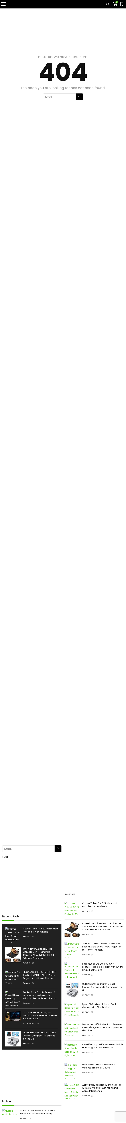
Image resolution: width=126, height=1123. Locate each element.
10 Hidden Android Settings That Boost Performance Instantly (37, 1112)
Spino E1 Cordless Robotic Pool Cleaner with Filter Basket (99, 1006)
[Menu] (3, 4)
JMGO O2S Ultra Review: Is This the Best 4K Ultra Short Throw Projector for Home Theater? (39, 975)
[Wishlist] (122, 4)
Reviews (26, 936)
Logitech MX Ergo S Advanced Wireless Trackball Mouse (98, 1066)
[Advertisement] (63, 30)
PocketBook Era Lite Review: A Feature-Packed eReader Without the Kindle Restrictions (40, 995)
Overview (86, 1035)
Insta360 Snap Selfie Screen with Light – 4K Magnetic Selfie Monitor (103, 1046)
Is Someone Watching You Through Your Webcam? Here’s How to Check (40, 1015)
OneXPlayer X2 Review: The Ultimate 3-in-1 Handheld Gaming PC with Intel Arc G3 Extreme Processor (38, 953)
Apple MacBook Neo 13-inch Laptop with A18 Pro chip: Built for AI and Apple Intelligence (102, 1088)
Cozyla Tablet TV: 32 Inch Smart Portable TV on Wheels (40, 930)
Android (23, 1118)
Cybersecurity (29, 1023)
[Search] (107, 4)
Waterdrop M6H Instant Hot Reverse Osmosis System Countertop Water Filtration (102, 1027)
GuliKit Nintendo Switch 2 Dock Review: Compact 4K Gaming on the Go (39, 1035)
